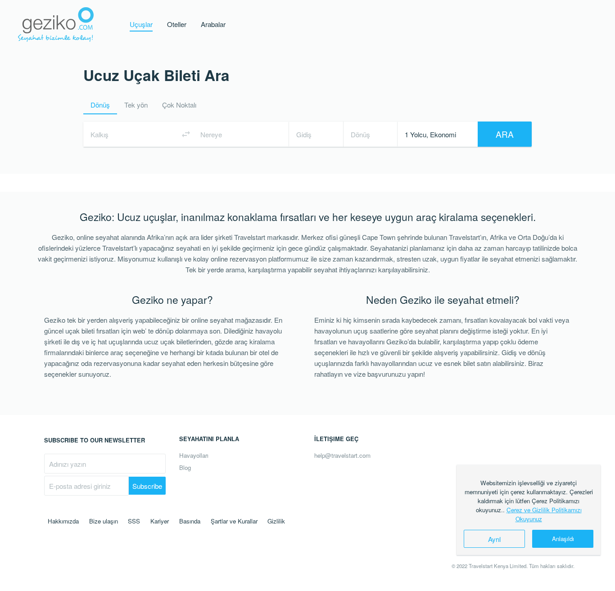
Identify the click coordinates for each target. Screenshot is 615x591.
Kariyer (159, 521)
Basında (189, 521)
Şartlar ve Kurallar (234, 521)
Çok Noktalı (179, 104)
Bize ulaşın (103, 521)
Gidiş (304, 134)
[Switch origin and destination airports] (186, 134)
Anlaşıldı (563, 538)
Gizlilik (276, 521)
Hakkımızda (63, 521)
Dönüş (100, 104)
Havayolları (193, 455)
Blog (185, 467)
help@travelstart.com (342, 455)
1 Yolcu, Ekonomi (430, 134)
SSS (134, 521)
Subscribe (147, 486)
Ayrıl (494, 539)
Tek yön (136, 104)
